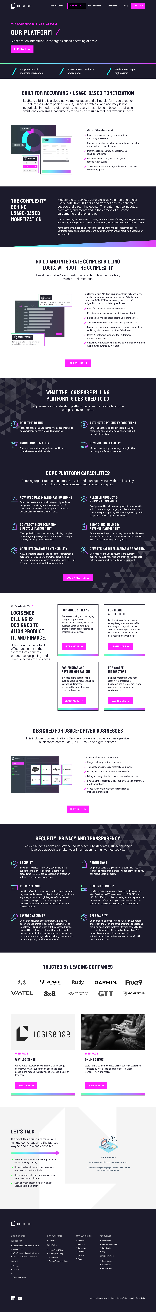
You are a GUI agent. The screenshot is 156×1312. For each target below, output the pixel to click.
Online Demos (107, 1261)
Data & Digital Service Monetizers (25, 1257)
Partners (81, 1251)
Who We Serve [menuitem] (56, 6)
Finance (16, 1266)
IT (13, 1273)
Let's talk (20, 49)
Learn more (72, 646)
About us (81, 1244)
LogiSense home (19, 4)
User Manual (106, 1265)
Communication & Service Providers (26, 1246)
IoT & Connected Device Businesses (26, 1253)
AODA (131, 1298)
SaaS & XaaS (18, 1249)
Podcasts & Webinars (109, 1244)
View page (24, 1085)
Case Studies (106, 1248)
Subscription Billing (56, 1254)
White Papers (106, 1241)
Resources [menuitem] (112, 6)
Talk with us (76, 363)
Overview (52, 1241)
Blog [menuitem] (126, 6)
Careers (81, 1255)
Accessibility (140, 1298)
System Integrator (19, 1277)
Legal (113, 1298)
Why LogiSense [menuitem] (94, 6)
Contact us (82, 1248)
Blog (103, 1251)
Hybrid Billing (53, 1257)
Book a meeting (76, 577)
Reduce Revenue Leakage (58, 1261)
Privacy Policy (122, 1298)
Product (16, 1270)
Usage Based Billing (56, 1250)
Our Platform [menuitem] (75, 6)
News (80, 1259)
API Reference (107, 1268)
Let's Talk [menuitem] (138, 6)
